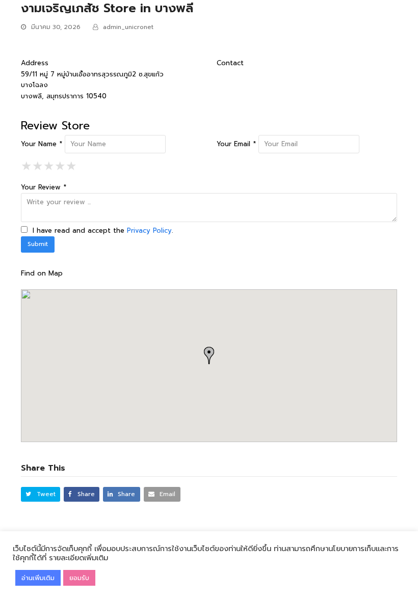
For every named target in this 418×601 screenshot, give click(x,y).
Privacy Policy (149, 230)
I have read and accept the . (101, 230)
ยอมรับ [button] (79, 578)
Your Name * (41, 144)
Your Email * (236, 144)
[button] (40, 494)
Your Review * (43, 187)
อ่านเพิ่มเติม (38, 578)
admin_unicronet (128, 27)
